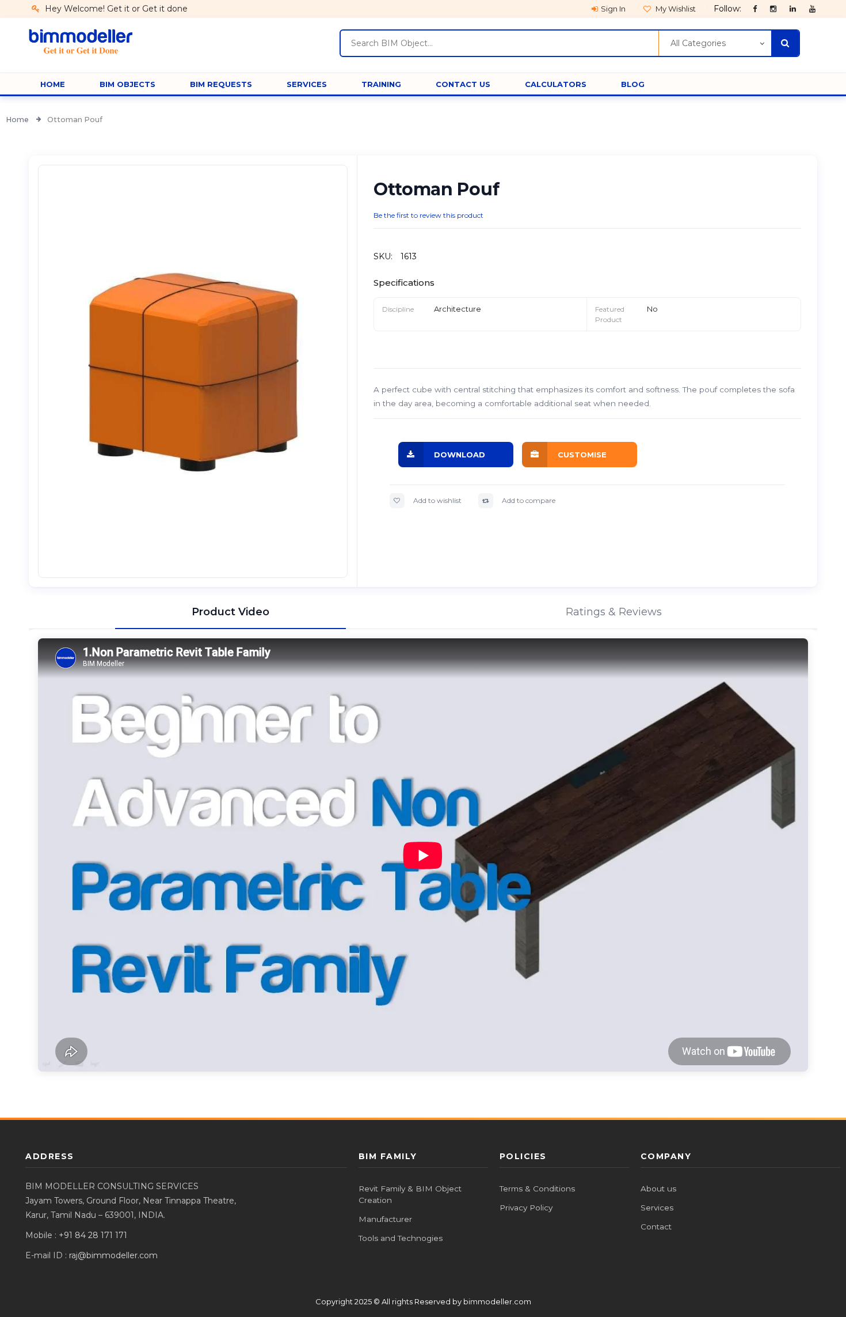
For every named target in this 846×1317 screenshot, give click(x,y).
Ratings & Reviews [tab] (614, 611)
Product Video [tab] (230, 611)
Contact (656, 1226)
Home (18, 119)
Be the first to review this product (428, 215)
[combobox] (499, 43)
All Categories (698, 43)
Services (657, 1207)
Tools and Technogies (401, 1238)
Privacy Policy (526, 1207)
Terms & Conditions (537, 1188)
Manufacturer (385, 1219)
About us (658, 1188)
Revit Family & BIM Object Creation (410, 1194)
